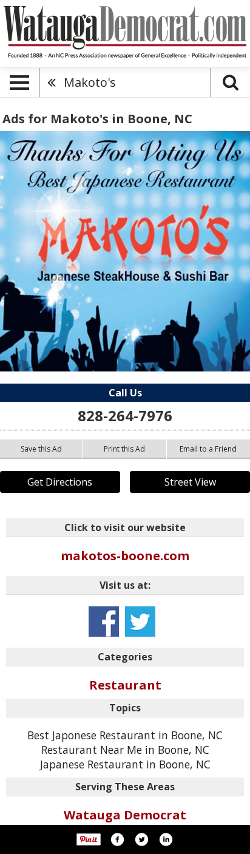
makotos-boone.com (125, 555)
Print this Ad (124, 449)
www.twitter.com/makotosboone (140, 621)
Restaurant (125, 685)
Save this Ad (41, 449)
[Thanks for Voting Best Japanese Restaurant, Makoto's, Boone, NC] (125, 251)
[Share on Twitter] (141, 839)
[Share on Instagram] (166, 839)
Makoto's (90, 82)
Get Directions (59, 482)
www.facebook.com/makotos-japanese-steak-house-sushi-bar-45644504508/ (104, 621)
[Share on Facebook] (117, 839)
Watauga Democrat (125, 814)
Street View (190, 482)
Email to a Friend (208, 449)
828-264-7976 (125, 415)
